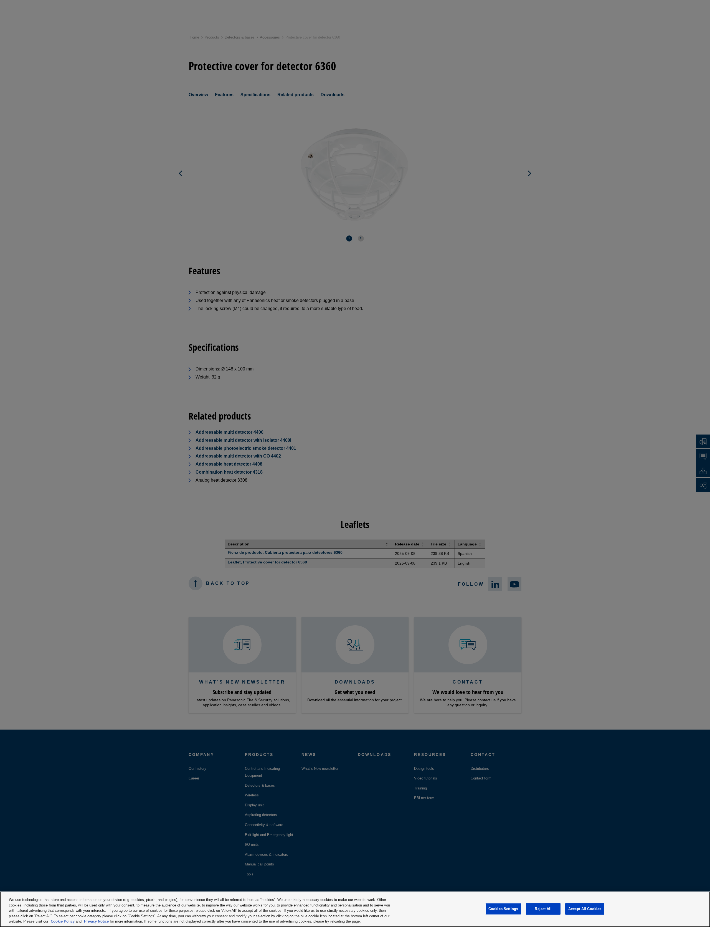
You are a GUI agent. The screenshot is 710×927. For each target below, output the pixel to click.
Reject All (543, 909)
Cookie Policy (63, 921)
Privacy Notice (96, 921)
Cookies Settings (503, 909)
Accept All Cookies (584, 909)
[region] (355, 909)
